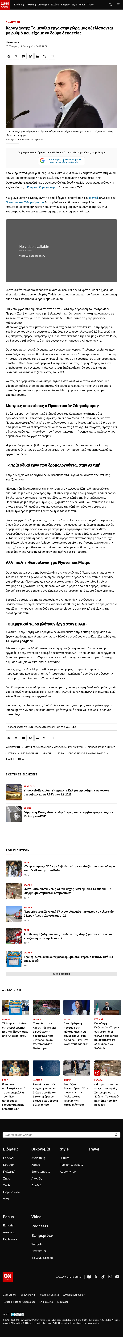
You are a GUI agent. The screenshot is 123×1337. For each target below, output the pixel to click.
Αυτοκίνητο (68, 1171)
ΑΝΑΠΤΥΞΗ (13, 22)
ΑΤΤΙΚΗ (12, 753)
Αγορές (36, 1178)
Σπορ (6, 1178)
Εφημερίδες (42, 1235)
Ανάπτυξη (38, 1158)
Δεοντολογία (28, 1295)
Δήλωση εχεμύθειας (74, 1295)
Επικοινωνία (46, 1302)
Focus (82, 4)
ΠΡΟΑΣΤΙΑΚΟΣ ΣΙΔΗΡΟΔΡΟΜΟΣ (86, 753)
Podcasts (39, 1226)
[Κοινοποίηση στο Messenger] (23, 56)
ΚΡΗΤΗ (46, 753)
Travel (90, 4)
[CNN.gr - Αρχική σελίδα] (8, 1277)
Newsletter (38, 1251)
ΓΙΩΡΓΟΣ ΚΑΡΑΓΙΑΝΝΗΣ (101, 747)
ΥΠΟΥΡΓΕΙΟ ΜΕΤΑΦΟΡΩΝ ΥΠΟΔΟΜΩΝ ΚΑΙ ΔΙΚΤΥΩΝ (54, 747)
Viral (6, 1199)
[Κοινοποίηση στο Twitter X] (16, 56)
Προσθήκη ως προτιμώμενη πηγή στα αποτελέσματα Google (64, 161)
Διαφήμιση (63, 1302)
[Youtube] (117, 1277)
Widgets (37, 1244)
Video (36, 1217)
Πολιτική (31, 4)
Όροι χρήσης (9, 1295)
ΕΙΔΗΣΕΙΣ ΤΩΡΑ (15, 759)
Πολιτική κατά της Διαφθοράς (19, 1302)
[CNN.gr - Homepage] (5, 5)
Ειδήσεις (19, 4)
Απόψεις (9, 1232)
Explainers (10, 1239)
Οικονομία (43, 4)
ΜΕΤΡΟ (59, 753)
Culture (64, 1158)
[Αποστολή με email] (52, 56)
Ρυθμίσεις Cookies (49, 1295)
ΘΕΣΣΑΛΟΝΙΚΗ (29, 753)
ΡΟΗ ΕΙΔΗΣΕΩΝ (18, 850)
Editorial (8, 1225)
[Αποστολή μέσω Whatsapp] (30, 56)
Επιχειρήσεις (40, 1171)
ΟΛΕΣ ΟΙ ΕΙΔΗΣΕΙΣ (61, 974)
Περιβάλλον (11, 1192)
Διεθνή (36, 1185)
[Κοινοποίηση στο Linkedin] (37, 56)
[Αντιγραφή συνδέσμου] (45, 56)
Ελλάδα (55, 4)
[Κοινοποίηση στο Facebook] (9, 56)
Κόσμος (65, 4)
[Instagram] (110, 1277)
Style (74, 4)
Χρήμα (35, 1165)
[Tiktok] (103, 1277)
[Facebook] (89, 1277)
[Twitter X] (96, 1277)
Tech (6, 1185)
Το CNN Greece (42, 1258)
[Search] (116, 1134)
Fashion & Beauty (71, 1165)
